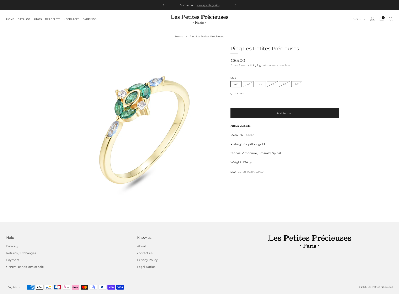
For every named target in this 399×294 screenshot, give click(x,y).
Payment (13, 260)
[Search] (391, 19)
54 (260, 83)
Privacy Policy (147, 260)
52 (248, 83)
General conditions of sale (25, 266)
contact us (145, 253)
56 (272, 83)
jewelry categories (208, 5)
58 (284, 83)
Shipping (255, 65)
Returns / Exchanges (21, 253)
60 (296, 83)
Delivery (12, 246)
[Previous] (163, 5)
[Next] (235, 5)
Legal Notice (146, 266)
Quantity (237, 93)
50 (236, 83)
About (141, 246)
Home (179, 36)
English (357, 19)
